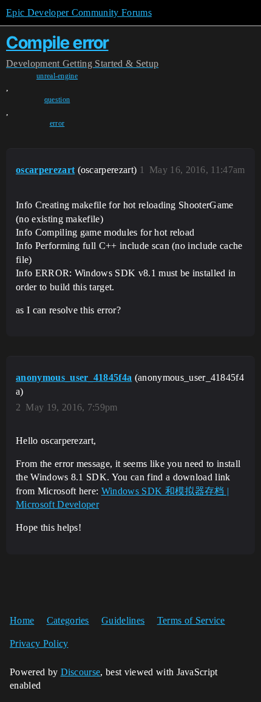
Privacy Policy (39, 643)
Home (22, 620)
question (57, 99)
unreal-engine (57, 76)
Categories (68, 620)
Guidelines (122, 620)
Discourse (81, 672)
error (57, 123)
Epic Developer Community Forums (79, 12)
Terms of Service (191, 620)
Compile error (57, 42)
